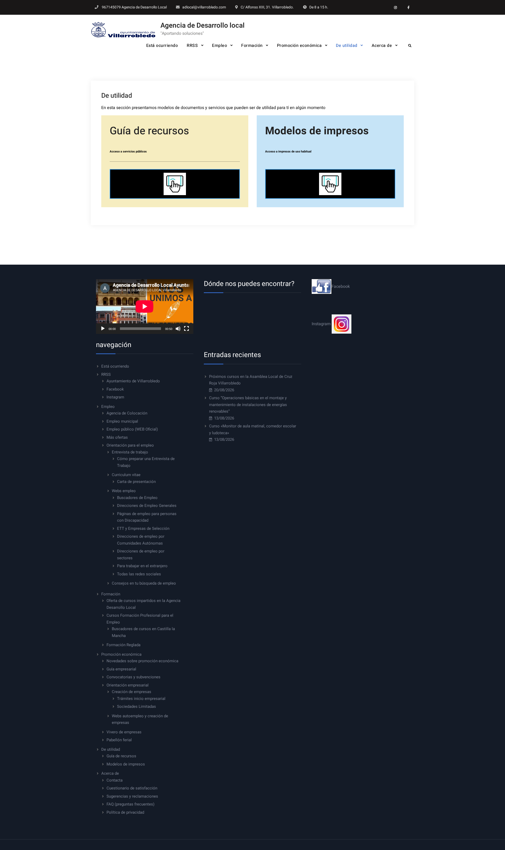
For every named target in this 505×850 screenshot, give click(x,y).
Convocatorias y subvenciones (133, 677)
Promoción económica (299, 45)
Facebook (115, 389)
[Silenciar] (178, 328)
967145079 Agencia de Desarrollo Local (134, 7)
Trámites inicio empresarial (141, 698)
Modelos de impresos (126, 764)
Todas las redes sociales (139, 574)
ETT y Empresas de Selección (143, 528)
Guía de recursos (121, 756)
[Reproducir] (102, 328)
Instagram (115, 397)
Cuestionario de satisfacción (132, 788)
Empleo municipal (122, 421)
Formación (252, 45)
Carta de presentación (136, 482)
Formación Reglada (123, 645)
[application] (144, 306)
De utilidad (346, 45)
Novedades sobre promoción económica (142, 661)
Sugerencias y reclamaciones (132, 796)
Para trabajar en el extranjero (142, 566)
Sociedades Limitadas (136, 706)
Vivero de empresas (124, 732)
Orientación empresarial (128, 685)
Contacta (115, 780)
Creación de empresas (131, 692)
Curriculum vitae (126, 475)
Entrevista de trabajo (130, 452)
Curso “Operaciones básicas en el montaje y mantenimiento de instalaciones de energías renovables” (248, 404)
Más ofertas (117, 437)
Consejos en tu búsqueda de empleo (144, 583)
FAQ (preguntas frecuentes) (130, 804)
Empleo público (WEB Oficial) (132, 429)
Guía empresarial (121, 669)
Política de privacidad (125, 812)
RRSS (192, 45)
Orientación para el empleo (130, 445)
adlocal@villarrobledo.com (204, 7)
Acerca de (382, 45)
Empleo (219, 45)
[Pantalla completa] (186, 328)
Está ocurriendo (162, 45)
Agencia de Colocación (127, 413)
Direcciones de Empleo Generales (146, 505)
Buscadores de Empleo (137, 498)
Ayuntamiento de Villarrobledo (133, 381)
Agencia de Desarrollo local (202, 26)
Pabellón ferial (119, 740)
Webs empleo (124, 491)
